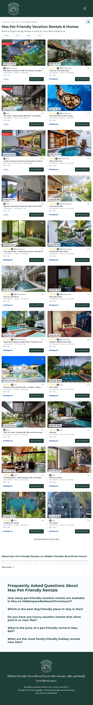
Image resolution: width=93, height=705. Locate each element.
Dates (7, 35)
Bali (4, 75)
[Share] (88, 22)
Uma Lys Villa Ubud (11, 297)
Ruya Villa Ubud (55, 297)
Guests (28, 35)
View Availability (36, 79)
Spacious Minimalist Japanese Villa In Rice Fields (22, 206)
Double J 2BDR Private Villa (60, 342)
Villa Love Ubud (55, 478)
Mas (8, 75)
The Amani (53, 523)
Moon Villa (53, 387)
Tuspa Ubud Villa (56, 206)
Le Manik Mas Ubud (11, 523)
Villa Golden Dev (55, 161)
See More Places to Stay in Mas (46, 539)
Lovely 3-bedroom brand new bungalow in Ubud (22, 161)
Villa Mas (52, 432)
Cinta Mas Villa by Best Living (61, 116)
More (39, 35)
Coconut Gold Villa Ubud (59, 70)
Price (17, 35)
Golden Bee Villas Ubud (58, 251)
